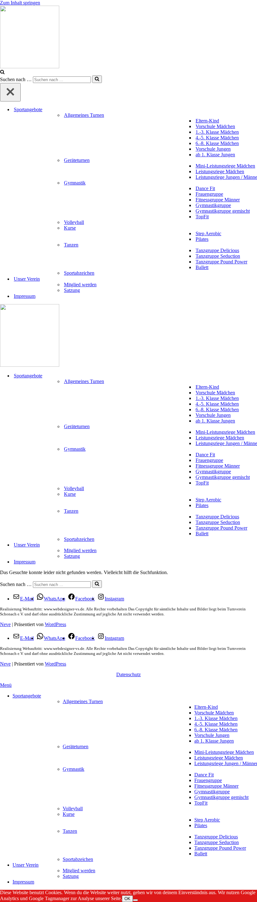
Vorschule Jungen (213, 149)
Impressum (24, 296)
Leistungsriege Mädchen (220, 171)
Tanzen (70, 831)
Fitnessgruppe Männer (218, 199)
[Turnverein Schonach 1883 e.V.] (128, 38)
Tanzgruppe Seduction (218, 256)
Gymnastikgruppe (213, 205)
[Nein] (135, 900)
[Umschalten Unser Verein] (254, 545)
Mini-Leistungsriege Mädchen (225, 165)
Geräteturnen (75, 746)
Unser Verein (26, 865)
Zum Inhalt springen (20, 2)
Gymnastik (73, 769)
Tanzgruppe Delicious (217, 250)
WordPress (55, 624)
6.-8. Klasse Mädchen (217, 143)
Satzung (72, 290)
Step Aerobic (208, 233)
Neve (5, 624)
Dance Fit (205, 188)
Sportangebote (27, 695)
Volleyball (74, 222)
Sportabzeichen (79, 273)
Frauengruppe (209, 194)
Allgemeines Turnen (83, 701)
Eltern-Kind (207, 120)
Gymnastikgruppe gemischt (223, 211)
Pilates (202, 239)
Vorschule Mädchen (215, 126)
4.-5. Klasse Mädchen (217, 137)
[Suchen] (2, 72)
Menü (6, 685)
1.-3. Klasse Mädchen (217, 132)
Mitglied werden (80, 284)
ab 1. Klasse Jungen (215, 154)
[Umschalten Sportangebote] (254, 376)
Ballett (202, 267)
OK (127, 898)
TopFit (202, 216)
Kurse (69, 814)
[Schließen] (10, 92)
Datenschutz (128, 674)
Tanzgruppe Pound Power (221, 261)
